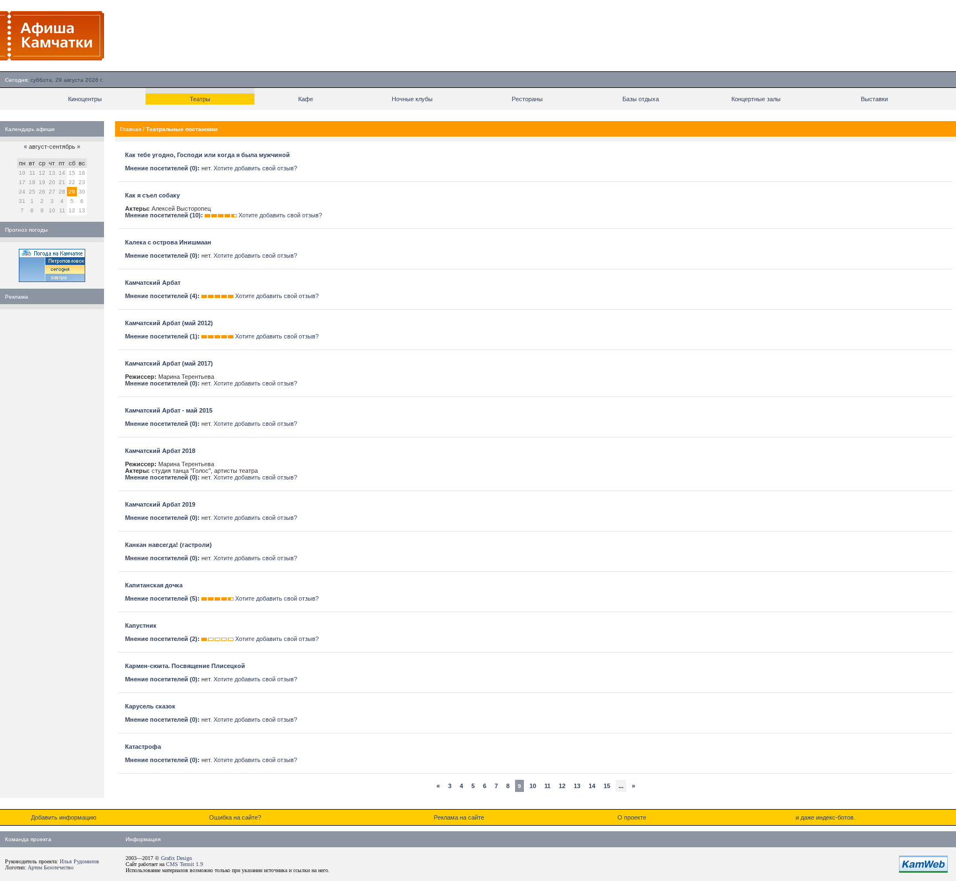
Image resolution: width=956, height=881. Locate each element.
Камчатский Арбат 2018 (160, 450)
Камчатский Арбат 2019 (160, 504)
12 (562, 786)
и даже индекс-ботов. (825, 817)
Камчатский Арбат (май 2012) (169, 323)
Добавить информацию (63, 817)
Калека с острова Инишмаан (168, 242)
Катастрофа (143, 746)
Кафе (305, 99)
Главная (130, 129)
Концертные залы (756, 99)
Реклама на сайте (459, 817)
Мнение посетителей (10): (164, 215)
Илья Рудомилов (79, 861)
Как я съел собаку (152, 195)
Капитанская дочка (154, 585)
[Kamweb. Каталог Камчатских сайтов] (923, 870)
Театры (200, 99)
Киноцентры (85, 99)
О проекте (631, 817)
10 (532, 786)
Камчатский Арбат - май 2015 (168, 410)
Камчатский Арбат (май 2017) (169, 363)
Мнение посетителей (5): (162, 598)
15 (607, 786)
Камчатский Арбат (152, 282)
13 (577, 786)
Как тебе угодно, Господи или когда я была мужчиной (207, 155)
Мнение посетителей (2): (162, 638)
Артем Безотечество (51, 867)
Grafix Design (176, 858)
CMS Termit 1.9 (184, 864)
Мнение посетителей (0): (162, 168)
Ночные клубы (412, 99)
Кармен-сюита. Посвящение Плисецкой (185, 666)
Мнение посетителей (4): (162, 296)
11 (547, 786)
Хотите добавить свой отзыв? (255, 168)
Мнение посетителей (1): (162, 336)
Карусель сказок (150, 706)
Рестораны (527, 99)
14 (592, 786)
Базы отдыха (640, 99)
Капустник (141, 625)
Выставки (874, 99)
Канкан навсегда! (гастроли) (168, 544)
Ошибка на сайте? (235, 817)
